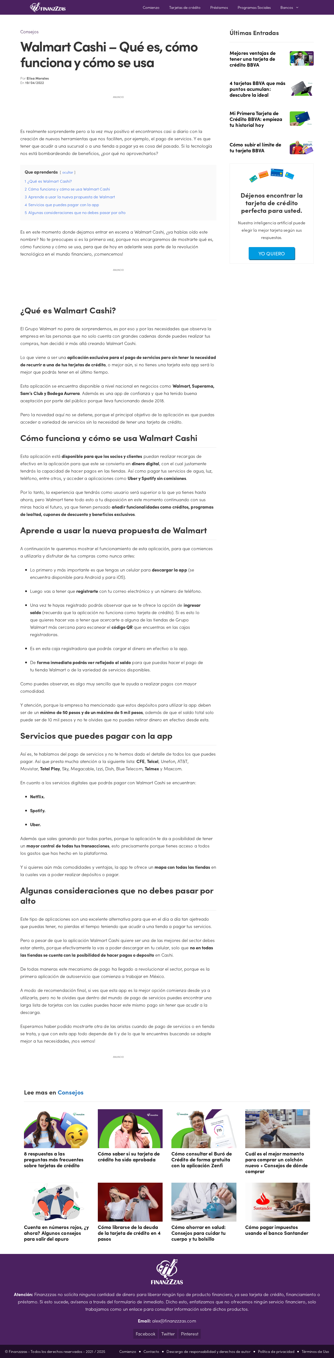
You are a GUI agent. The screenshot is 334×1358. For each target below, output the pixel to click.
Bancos (286, 7)
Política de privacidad (276, 1351)
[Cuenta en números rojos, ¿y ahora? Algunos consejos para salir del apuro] (56, 1218)
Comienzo (151, 7)
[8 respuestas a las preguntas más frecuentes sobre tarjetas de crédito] (56, 1144)
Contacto (151, 1351)
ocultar (67, 172)
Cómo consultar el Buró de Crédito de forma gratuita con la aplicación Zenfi (201, 1159)
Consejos (29, 31)
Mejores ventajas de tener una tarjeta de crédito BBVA (253, 58)
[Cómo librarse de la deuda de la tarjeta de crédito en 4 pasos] (130, 1218)
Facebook (145, 1334)
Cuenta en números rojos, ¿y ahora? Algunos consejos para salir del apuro (56, 1232)
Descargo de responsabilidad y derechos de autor (208, 1351)
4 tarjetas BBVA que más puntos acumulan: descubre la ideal (257, 88)
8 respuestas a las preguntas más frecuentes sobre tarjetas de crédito (53, 1159)
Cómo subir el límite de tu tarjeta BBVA (255, 147)
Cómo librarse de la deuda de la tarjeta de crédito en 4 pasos (129, 1232)
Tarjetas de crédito (184, 7)
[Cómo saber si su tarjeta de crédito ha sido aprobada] (130, 1144)
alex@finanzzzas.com (174, 1321)
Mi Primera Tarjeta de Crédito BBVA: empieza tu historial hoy (256, 118)
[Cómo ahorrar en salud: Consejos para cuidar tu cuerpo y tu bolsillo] (203, 1218)
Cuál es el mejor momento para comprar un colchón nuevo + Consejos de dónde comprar (276, 1162)
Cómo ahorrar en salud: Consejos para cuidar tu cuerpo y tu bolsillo (198, 1232)
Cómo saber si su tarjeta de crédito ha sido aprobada (129, 1156)
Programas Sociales (254, 7)
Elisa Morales (38, 78)
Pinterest (189, 1334)
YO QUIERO (271, 253)
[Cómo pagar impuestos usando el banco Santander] (277, 1218)
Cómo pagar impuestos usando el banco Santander (276, 1229)
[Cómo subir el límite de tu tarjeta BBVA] (302, 151)
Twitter (168, 1334)
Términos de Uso (315, 1351)
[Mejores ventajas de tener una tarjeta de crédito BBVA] (302, 62)
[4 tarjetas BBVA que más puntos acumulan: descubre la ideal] (302, 92)
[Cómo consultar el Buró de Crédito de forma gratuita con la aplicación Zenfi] (203, 1144)
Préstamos (219, 7)
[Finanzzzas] (48, 7)
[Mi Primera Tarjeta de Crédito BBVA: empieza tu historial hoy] (302, 122)
